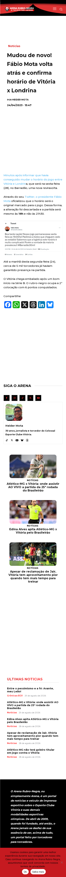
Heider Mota (20, 100)
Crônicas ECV (15, 696)
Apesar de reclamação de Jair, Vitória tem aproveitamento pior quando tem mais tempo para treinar (33, 576)
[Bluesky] (22, 439)
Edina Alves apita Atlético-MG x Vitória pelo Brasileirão (33, 531)
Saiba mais (38, 871)
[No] (61, 862)
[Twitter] (30, 398)
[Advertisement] (33, 133)
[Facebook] (7, 398)
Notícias (14, 46)
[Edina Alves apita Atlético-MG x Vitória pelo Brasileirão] (33, 512)
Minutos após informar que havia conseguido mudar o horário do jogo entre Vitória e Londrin (33, 179)
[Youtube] (38, 398)
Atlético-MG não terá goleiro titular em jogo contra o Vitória (30, 751)
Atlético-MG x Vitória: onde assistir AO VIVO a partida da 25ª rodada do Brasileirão (33, 487)
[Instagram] (14, 398)
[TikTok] (22, 398)
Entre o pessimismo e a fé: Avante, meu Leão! (30, 690)
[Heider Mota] (13, 412)
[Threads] (27, 439)
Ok (25, 871)
